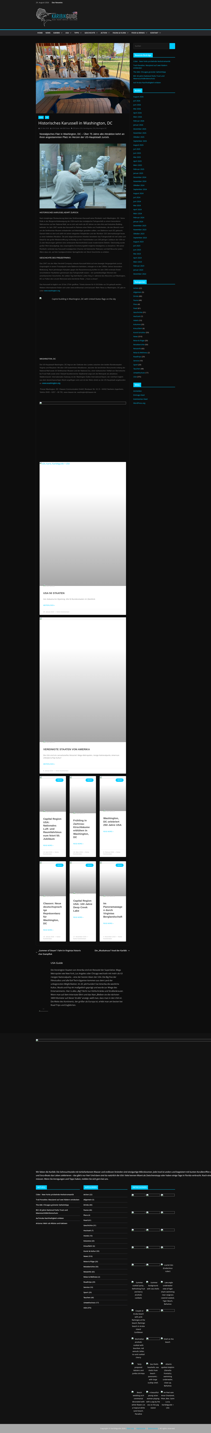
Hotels (135, 320)
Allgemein (137, 292)
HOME (40, 33)
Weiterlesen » (49, 605)
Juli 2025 (136, 149)
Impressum (141, 1428)
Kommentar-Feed (140, 399)
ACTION (104, 33)
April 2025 (137, 161)
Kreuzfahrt (137, 328)
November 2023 (139, 229)
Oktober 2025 (138, 137)
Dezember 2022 (139, 274)
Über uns (130, 1428)
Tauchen (136, 369)
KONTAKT (154, 33)
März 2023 (137, 262)
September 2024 (140, 189)
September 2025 (140, 141)
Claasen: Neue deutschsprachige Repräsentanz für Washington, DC (52, 913)
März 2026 (137, 117)
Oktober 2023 (138, 233)
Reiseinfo (137, 348)
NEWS (48, 33)
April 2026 (137, 113)
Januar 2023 (138, 270)
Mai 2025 (137, 157)
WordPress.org (139, 403)
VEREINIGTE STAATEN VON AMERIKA (66, 749)
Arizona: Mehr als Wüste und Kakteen (51, 1223)
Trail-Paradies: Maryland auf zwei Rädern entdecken (57, 1199)
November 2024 (139, 181)
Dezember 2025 (139, 129)
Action (135, 288)
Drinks (136, 296)
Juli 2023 (136, 246)
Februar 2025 (138, 169)
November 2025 (139, 133)
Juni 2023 (137, 250)
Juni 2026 (137, 105)
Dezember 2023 (139, 225)
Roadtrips (137, 356)
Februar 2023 (138, 266)
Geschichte (137, 312)
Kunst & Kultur (139, 332)
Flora (135, 304)
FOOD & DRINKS (138, 33)
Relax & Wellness (140, 352)
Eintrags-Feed (139, 395)
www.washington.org (52, 291)
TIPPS (76, 33)
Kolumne (137, 324)
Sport (135, 364)
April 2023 (137, 258)
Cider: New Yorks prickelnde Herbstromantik (151, 61)
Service (136, 360)
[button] (61, 33)
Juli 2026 (136, 101)
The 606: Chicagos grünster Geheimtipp (149, 72)
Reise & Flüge (138, 340)
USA (67, 33)
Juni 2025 (137, 153)
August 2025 (138, 145)
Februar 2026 (138, 121)
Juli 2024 (136, 197)
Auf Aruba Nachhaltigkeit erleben (147, 82)
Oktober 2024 (138, 185)
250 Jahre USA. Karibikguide (82, 128)
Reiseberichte (139, 344)
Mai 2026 (137, 109)
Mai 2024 (137, 205)
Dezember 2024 (139, 177)
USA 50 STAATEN (53, 593)
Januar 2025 (138, 173)
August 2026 (138, 97)
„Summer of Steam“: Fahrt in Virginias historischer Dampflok (59, 952)
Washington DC (101, 128)
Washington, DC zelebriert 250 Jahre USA (112, 821)
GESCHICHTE (90, 33)
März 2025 (137, 165)
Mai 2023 (137, 254)
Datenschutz (153, 1428)
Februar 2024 (138, 217)
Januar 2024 (138, 221)
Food (135, 308)
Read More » (48, 845)
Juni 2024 (137, 201)
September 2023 (140, 237)
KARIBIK (56, 33)
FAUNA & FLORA (119, 33)
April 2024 (137, 209)
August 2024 (138, 193)
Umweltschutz (139, 373)
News (41, 117)
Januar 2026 (138, 125)
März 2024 (137, 213)
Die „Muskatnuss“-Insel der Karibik (111, 950)
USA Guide (55, 128)
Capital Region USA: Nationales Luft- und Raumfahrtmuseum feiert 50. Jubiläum (52, 828)
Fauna (135, 300)
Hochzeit (136, 316)
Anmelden (137, 391)
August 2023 (138, 242)
